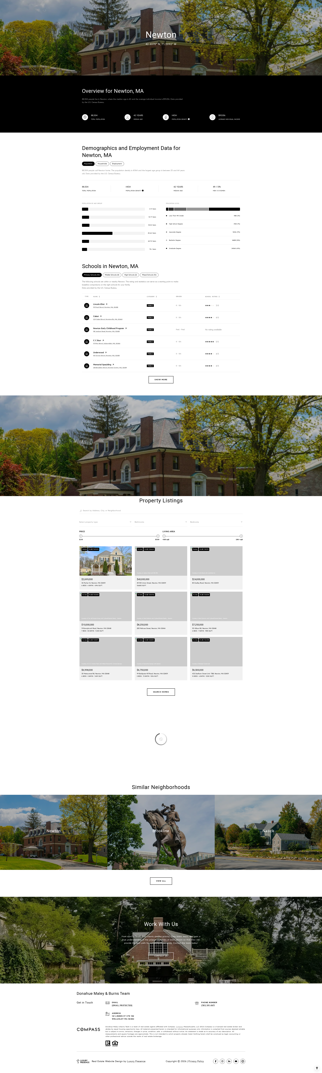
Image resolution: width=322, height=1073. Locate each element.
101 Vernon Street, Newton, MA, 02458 (106, 355)
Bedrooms (194, 522)
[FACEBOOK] (215, 1061)
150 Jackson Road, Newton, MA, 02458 (106, 331)
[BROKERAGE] (242, 1061)
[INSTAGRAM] (222, 1061)
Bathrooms (139, 522)
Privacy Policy (196, 1061)
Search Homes (161, 692)
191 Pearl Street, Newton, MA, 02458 (105, 307)
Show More (161, 380)
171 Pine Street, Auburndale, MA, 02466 (106, 343)
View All (161, 881)
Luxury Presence (136, 1061)
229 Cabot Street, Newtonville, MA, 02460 (107, 319)
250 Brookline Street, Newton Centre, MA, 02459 (110, 368)
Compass (179, 1027)
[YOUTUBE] (235, 1061)
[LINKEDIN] (229, 1061)
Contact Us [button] (161, 956)
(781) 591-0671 (208, 1005)
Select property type (88, 522)
